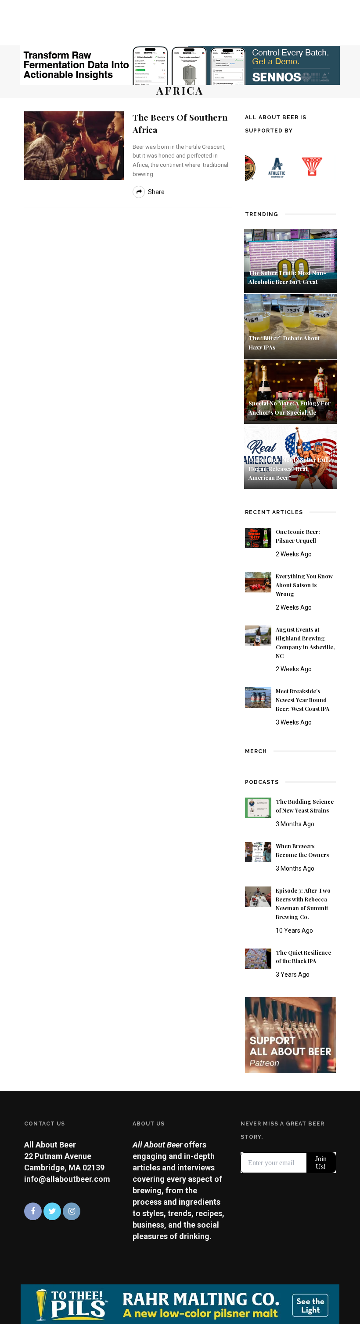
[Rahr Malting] (180, 1303)
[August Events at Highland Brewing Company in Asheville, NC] (258, 635)
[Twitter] (52, 1211)
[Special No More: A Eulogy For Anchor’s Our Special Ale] (290, 390)
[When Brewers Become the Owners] (258, 851)
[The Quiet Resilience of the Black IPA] (258, 958)
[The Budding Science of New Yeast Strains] (258, 807)
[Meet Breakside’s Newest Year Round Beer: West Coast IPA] (258, 696)
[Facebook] (33, 1211)
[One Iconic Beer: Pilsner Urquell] (258, 537)
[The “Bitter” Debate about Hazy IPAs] (290, 325)
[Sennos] (180, 64)
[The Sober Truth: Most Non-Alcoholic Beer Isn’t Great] (290, 260)
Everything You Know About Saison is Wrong (304, 585)
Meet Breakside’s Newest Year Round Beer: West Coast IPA (302, 700)
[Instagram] (71, 1211)
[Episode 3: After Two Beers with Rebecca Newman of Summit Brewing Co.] (258, 896)
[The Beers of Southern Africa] (74, 144)
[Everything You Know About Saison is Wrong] (258, 581)
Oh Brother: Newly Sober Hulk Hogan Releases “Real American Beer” (289, 469)
